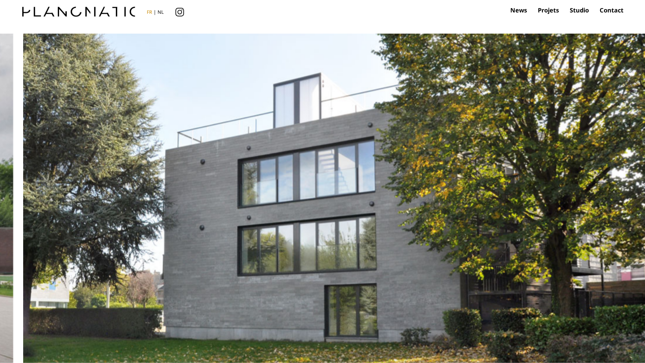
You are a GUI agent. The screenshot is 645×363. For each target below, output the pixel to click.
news (518, 10)
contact (612, 10)
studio (579, 10)
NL (161, 12)
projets (548, 10)
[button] (480, 191)
